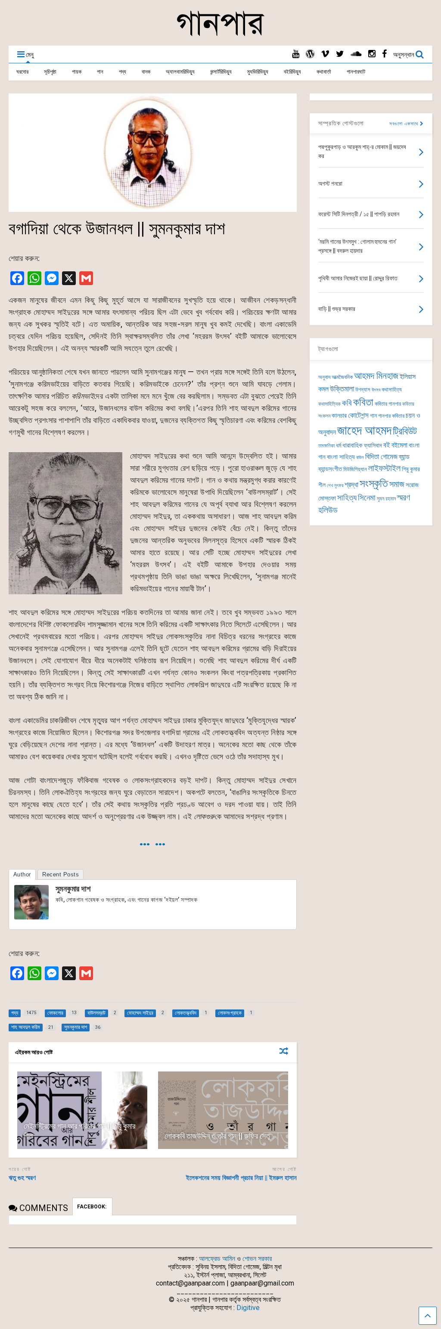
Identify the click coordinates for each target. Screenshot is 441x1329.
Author (22, 874)
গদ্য (122, 71)
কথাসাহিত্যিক (329, 404)
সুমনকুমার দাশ (73, 888)
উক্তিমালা (342, 389)
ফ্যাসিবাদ (373, 445)
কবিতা (363, 402)
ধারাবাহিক (352, 445)
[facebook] (384, 54)
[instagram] (372, 54)
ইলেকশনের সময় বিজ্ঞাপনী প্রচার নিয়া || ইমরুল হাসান (241, 1178)
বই (386, 445)
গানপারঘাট (356, 71)
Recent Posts (60, 874)
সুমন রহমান (386, 499)
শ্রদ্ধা (351, 485)
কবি (347, 403)
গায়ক (76, 71)
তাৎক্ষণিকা (326, 446)
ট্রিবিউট (405, 431)
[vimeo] (325, 54)
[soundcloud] (356, 54)
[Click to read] (82, 1110)
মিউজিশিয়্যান (355, 469)
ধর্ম (338, 445)
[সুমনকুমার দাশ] (31, 916)
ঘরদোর (22, 71)
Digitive (248, 1308)
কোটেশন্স (358, 415)
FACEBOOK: (92, 1207)
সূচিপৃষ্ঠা (50, 71)
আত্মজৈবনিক (342, 377)
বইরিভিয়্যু (292, 71)
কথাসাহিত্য (392, 389)
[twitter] (340, 54)
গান (100, 71)
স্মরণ (403, 498)
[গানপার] (220, 34)
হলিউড (328, 510)
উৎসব (376, 390)
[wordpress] (310, 54)
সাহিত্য (347, 498)
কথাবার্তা (324, 71)
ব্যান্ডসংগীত (330, 469)
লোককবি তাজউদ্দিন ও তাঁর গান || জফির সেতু (217, 1135)
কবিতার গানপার (388, 404)
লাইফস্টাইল (384, 468)
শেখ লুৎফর (335, 485)
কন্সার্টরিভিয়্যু (221, 71)
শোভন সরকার (257, 1258)
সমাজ (396, 484)
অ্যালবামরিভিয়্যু (180, 71)
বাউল (360, 457)
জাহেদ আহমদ (364, 430)
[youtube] (295, 54)
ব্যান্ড (404, 457)
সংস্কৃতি (374, 483)
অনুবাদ (324, 377)
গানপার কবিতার (391, 416)
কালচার (339, 415)
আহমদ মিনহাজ (376, 375)
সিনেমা (367, 498)
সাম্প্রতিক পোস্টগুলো (341, 123)
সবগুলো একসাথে (404, 124)
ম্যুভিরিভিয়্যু (257, 71)
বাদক (146, 71)
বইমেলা (399, 445)
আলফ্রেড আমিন (217, 1258)
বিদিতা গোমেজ (381, 456)
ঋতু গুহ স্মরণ (22, 1178)
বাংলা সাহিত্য (341, 457)
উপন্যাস (362, 389)
